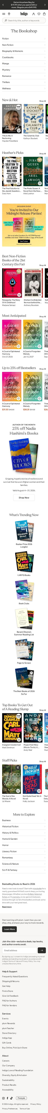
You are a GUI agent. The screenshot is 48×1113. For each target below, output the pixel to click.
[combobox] (26, 20)
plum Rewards (8, 1023)
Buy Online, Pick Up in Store (14, 1047)
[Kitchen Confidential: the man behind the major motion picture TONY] (33, 283)
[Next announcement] (45, 5)
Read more (6, 907)
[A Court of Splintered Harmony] (11, 334)
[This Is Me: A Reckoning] (12, 118)
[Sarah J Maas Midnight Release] (24, 225)
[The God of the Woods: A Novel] (11, 779)
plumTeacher (8, 1028)
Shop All (42, 101)
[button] (3, 13)
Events (5, 1018)
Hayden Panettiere (10, 141)
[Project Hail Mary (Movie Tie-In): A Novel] (33, 728)
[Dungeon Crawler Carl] (12, 728)
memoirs (16, 897)
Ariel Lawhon (28, 193)
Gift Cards (6, 1042)
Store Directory (9, 1033)
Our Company (8, 1065)
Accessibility (7, 1089)
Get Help (6, 986)
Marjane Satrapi (8, 305)
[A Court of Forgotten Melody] (32, 334)
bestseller (38, 888)
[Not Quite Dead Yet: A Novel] (32, 779)
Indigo (10, 1104)
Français (21, 1098)
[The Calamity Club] (33, 118)
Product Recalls (9, 1085)
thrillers (31, 894)
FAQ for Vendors (9, 1005)
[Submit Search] (5, 20)
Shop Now (24, 497)
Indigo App (7, 1038)
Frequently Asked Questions (15, 976)
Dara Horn (6, 193)
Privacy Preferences (9, 1109)
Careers (5, 1060)
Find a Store (7, 991)
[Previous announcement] (3, 5)
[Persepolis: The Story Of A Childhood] (12, 283)
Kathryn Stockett (30, 138)
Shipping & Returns (10, 981)
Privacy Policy (35, 1104)
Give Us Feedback (10, 996)
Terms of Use (25, 1109)
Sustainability (8, 1080)
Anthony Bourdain (31, 305)
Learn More (9, 929)
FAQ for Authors (9, 1000)
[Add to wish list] (19, 131)
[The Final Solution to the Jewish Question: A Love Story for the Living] (11, 171)
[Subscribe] (42, 950)
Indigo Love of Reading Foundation (17, 1070)
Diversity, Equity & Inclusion (14, 1075)
